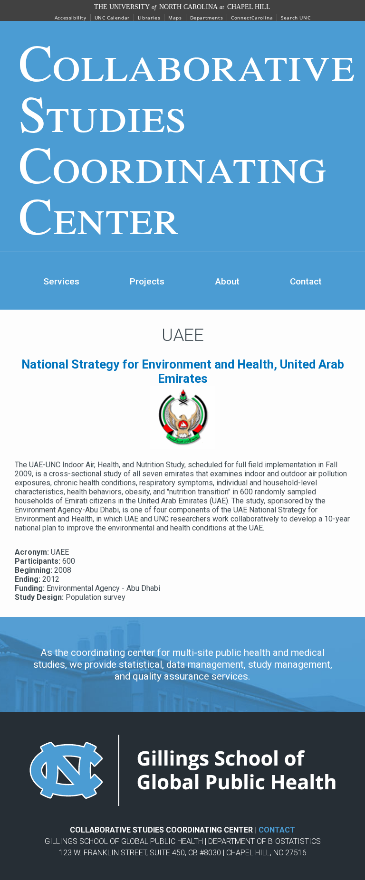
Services (61, 281)
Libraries (149, 17)
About (227, 281)
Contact (306, 281)
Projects (147, 281)
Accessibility (70, 17)
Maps (175, 17)
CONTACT (277, 829)
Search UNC (295, 17)
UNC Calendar (112, 17)
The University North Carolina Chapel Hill (182, 6)
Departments (206, 17)
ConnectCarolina (252, 17)
